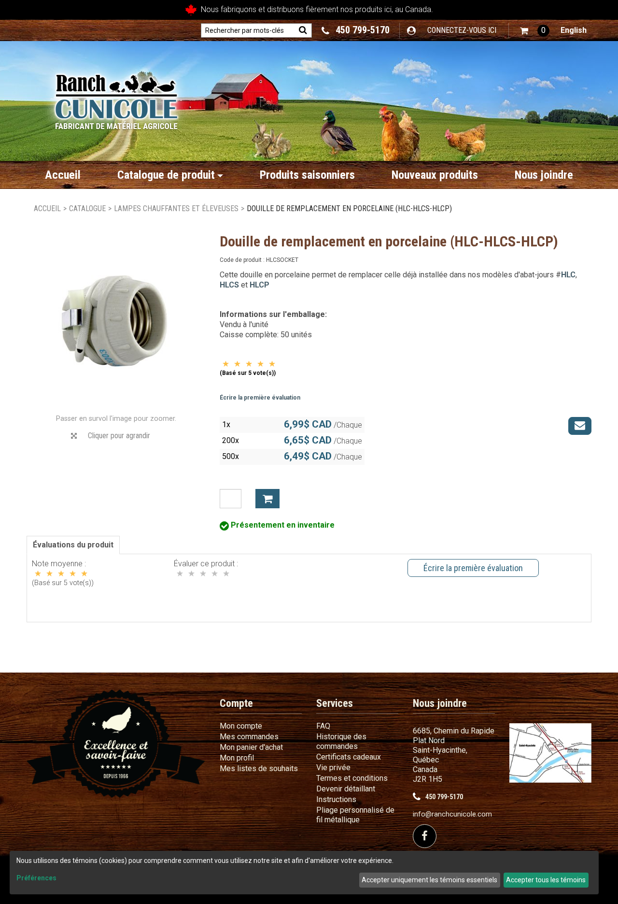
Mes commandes (249, 736)
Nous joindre (544, 175)
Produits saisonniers (307, 175)
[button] (535, 31)
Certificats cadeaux (348, 756)
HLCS (229, 284)
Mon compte (241, 726)
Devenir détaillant (345, 788)
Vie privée (333, 767)
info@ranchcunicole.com (452, 814)
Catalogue (87, 208)
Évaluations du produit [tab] (73, 544)
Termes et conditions (352, 778)
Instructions (336, 799)
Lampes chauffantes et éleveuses (176, 208)
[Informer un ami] (579, 425)
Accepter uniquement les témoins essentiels (429, 880)
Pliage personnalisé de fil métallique (355, 814)
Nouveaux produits (435, 175)
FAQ (323, 726)
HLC (568, 274)
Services (334, 703)
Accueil (63, 175)
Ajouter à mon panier (267, 498)
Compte (236, 703)
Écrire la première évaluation (260, 397)
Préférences (36, 878)
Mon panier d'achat (251, 747)
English (574, 30)
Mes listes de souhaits (259, 768)
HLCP (259, 284)
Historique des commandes (341, 741)
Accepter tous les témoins (546, 880)
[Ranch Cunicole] (116, 97)
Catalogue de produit (166, 175)
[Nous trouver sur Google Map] (550, 752)
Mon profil (237, 757)
